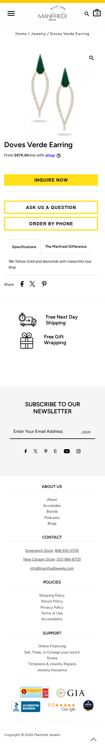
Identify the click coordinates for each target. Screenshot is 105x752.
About (52, 499)
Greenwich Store (39, 550)
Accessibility (52, 619)
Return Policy (52, 601)
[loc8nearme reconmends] (88, 711)
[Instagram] (78, 452)
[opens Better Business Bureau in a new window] (25, 711)
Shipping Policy (52, 595)
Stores (52, 658)
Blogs (52, 523)
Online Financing (52, 646)
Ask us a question (51, 207)
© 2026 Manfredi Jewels (40, 735)
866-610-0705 (67, 550)
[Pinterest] (46, 452)
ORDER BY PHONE (51, 223)
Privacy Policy (52, 607)
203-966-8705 (69, 559)
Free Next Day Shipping (62, 320)
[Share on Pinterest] (44, 285)
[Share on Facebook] (22, 285)
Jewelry (38, 33)
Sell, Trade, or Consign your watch (52, 652)
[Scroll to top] (93, 740)
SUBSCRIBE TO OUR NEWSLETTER (52, 408)
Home (21, 33)
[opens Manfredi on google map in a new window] (61, 711)
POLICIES (52, 582)
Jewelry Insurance (52, 670)
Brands (52, 511)
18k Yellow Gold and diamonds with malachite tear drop (50, 264)
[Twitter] (36, 452)
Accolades (52, 505)
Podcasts (52, 517)
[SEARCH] (87, 15)
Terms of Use (52, 613)
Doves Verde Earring (69, 33)
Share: (9, 284)
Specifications (24, 247)
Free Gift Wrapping (55, 339)
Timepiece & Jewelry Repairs (52, 664)
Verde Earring (38, 144)
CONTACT (52, 537)
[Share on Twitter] (32, 285)
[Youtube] (67, 452)
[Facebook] (25, 452)
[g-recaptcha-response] (52, 748)
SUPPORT (52, 633)
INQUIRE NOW (51, 180)
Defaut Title (52, 165)
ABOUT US (52, 486)
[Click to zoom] (91, 59)
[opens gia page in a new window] (70, 696)
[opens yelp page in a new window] (34, 696)
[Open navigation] (11, 13)
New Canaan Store (39, 559)
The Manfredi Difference (66, 246)
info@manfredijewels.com (52, 568)
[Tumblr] (55, 452)
